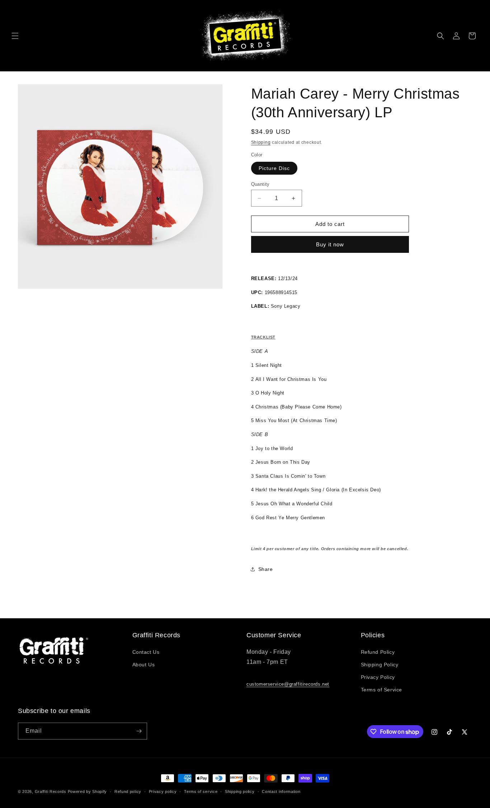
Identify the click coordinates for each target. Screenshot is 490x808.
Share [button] (265, 569)
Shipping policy (240, 791)
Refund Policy (378, 652)
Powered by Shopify (87, 791)
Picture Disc (274, 168)
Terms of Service (381, 690)
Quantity (260, 184)
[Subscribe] (139, 731)
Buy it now (330, 244)
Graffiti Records (50, 791)
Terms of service (200, 791)
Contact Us (146, 652)
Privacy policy (163, 791)
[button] (15, 36)
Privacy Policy (378, 677)
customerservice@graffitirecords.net (287, 684)
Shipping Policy (380, 664)
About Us (143, 664)
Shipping (261, 142)
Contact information (281, 791)
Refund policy (127, 791)
